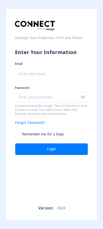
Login (51, 149)
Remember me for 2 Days (43, 134)
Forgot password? (30, 122)
